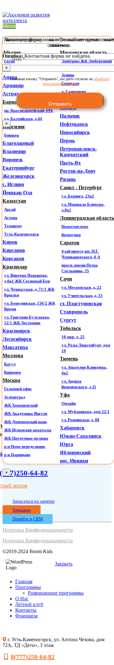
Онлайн (68, 403)
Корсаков (13, 258)
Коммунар (71, 234)
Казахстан (14, 200)
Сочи (66, 278)
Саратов (69, 242)
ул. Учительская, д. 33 (82, 295)
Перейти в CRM (27, 519)
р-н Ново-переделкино (24, 446)
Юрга (66, 444)
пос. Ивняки (74, 460)
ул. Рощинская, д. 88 (80, 419)
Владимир (14, 151)
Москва (11, 380)
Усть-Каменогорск (21, 234)
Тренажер (21, 510)
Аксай (10, 209)
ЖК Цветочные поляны (26, 438)
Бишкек (11, 135)
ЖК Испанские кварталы (27, 430)
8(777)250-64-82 (32, 656)
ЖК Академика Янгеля (25, 413)
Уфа (65, 394)
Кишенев (12, 372)
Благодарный (18, 143)
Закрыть (64, 563)
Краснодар (15, 266)
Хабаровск (72, 427)
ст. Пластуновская (81, 303)
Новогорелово (74, 226)
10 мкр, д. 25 (73, 336)
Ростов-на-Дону (78, 171)
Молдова (13, 355)
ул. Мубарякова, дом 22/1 (85, 411)
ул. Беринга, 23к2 (77, 196)
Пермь (67, 140)
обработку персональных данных (76, 81)
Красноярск (16, 330)
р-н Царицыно (17, 454)
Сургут (68, 320)
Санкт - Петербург (81, 187)
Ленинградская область (87, 218)
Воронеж (13, 159)
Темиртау (13, 225)
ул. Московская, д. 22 (81, 287)
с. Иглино (13, 184)
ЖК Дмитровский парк (25, 421)
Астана (10, 217)
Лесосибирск (17, 339)
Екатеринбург (19, 168)
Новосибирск (75, 132)
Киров (10, 242)
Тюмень (69, 358)
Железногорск (19, 176)
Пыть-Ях (70, 162)
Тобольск (70, 328)
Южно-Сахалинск (80, 436)
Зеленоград (14, 397)
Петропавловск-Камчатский (78, 151)
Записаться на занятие (33, 501)
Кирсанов (14, 250)
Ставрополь (74, 311)
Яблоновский (75, 452)
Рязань (68, 179)
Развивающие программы (56, 593)
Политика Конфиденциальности (38, 530)
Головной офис (18, 388)
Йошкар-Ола (17, 192)
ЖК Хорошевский (21, 405)
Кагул (10, 364)
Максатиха (15, 347)
